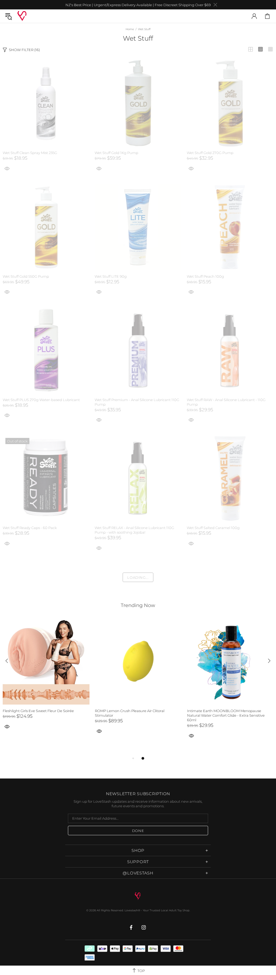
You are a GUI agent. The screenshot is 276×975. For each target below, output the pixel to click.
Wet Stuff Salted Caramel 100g (213, 528)
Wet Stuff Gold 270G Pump (210, 153)
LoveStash (21, 16)
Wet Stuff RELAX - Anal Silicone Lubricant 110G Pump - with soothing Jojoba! (134, 530)
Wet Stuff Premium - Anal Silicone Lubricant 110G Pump (137, 402)
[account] (254, 16)
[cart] (267, 16)
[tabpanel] (46, 680)
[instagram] (144, 927)
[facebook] (131, 927)
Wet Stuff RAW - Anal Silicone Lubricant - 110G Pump (226, 402)
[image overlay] (46, 63)
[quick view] (99, 168)
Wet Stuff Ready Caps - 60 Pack (30, 528)
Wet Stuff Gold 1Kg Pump (116, 153)
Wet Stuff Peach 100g (205, 276)
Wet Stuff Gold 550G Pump (26, 276)
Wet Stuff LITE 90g (111, 276)
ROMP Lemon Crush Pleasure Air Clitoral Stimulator (129, 713)
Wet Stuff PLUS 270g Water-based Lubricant (41, 400)
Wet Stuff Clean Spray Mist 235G (30, 153)
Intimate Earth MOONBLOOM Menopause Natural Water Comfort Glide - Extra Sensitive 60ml (226, 715)
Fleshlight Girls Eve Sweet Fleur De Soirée (38, 711)
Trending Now (138, 605)
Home (130, 29)
